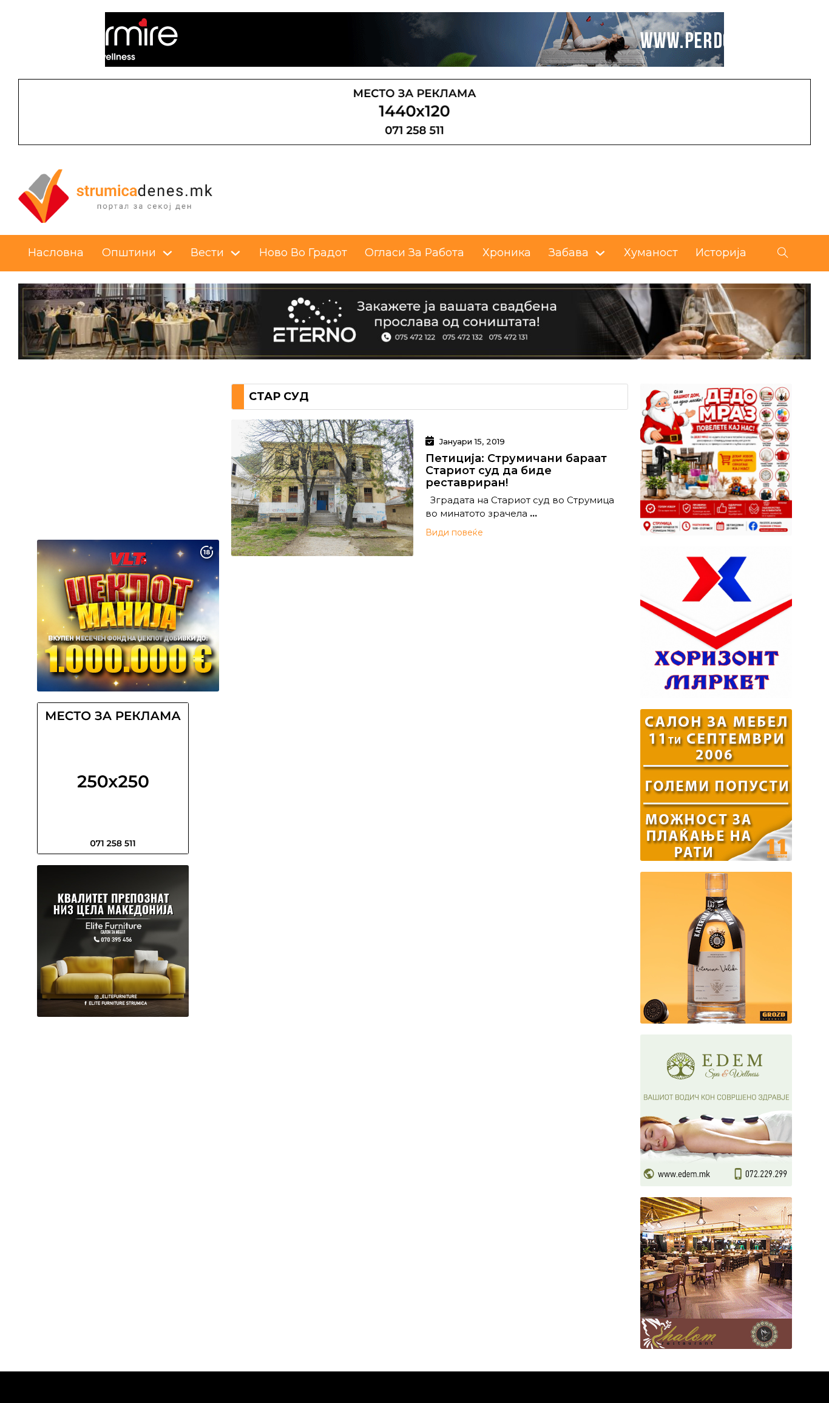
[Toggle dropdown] (167, 253)
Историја (720, 252)
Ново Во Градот (303, 252)
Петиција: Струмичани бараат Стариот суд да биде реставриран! (516, 470)
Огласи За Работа (414, 252)
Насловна (56, 252)
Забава (569, 252)
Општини (129, 252)
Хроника (506, 252)
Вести (207, 252)
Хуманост (651, 252)
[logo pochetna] (115, 194)
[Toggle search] (783, 253)
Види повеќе (454, 532)
